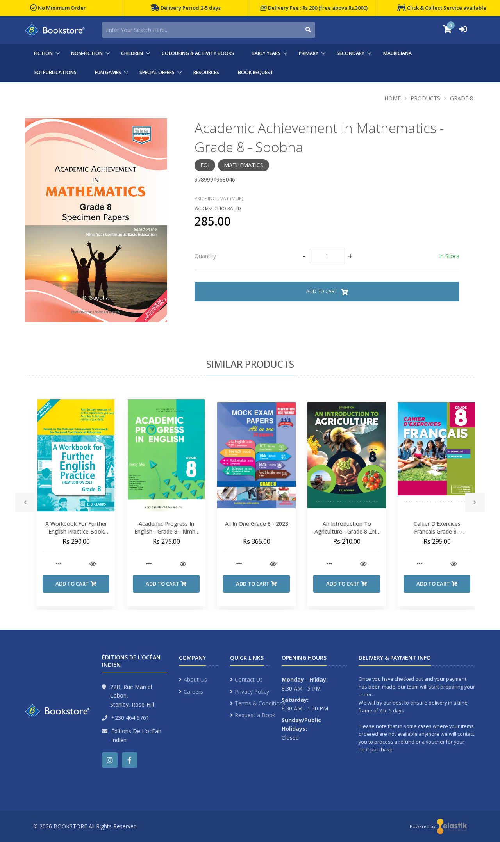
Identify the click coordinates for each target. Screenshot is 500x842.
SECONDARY (350, 53)
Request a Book (255, 715)
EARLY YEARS (266, 53)
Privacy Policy (252, 691)
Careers (193, 691)
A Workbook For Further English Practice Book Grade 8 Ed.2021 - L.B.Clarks (76, 535)
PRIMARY (308, 53)
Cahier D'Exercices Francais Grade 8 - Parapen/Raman (437, 531)
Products (425, 98)
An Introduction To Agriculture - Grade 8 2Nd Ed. (346, 531)
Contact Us (249, 679)
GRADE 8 (461, 98)
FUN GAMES (108, 72)
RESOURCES (206, 72)
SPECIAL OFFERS (157, 72)
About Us (195, 679)
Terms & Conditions (260, 703)
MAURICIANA (397, 53)
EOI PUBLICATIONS (55, 72)
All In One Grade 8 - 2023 (256, 523)
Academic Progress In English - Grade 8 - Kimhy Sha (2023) (166, 531)
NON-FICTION (87, 53)
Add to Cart (322, 291)
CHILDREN (132, 53)
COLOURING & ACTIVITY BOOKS (198, 53)
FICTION (43, 53)
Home (392, 98)
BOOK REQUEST (255, 72)
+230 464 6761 (130, 717)
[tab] (327, 256)
